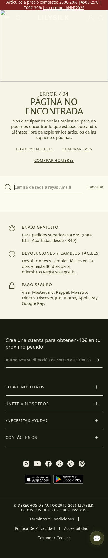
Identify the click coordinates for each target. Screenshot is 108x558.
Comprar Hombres (54, 160)
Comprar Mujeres (34, 149)
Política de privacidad (35, 528)
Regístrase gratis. (59, 271)
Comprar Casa (77, 149)
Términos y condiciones (52, 519)
